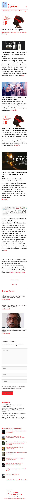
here (22, 75)
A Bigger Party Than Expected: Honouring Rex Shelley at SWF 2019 (15, 437)
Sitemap (23, 498)
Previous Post (14, 280)
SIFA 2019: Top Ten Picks (12, 474)
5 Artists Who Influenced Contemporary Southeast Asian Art (12, 405)
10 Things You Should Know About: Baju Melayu (14, 413)
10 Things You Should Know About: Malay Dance (14, 418)
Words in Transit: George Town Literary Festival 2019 (16, 431)
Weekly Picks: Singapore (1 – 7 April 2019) (16, 479)
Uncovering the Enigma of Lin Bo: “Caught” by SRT (14, 447)
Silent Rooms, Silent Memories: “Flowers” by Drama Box (16, 453)
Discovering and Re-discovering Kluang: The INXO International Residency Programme (16, 443)
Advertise (16, 498)
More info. (14, 110)
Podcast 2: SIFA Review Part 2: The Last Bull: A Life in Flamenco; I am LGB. (14, 306)
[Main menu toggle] (26, 7)
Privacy (19, 498)
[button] (25, 11)
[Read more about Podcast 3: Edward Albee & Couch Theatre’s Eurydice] (13, 320)
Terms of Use (6, 498)
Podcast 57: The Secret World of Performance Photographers (14, 464)
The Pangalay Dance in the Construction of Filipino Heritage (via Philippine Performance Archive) (13, 410)
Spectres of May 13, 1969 (8, 415)
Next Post (14, 284)
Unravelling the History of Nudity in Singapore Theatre (15, 458)
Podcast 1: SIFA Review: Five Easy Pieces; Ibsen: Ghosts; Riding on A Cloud (13, 296)
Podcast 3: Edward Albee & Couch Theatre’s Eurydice (14, 330)
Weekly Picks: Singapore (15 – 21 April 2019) (16, 469)
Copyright (11, 498)
